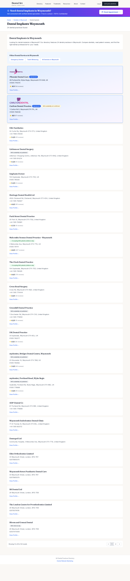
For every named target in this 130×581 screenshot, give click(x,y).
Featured (48, 4)
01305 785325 (14, 180)
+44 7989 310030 (16, 134)
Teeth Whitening (32, 59)
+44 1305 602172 (15, 427)
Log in (99, 4)
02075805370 (14, 460)
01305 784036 (15, 112)
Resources (66, 4)
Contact (82, 4)
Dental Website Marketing (65, 561)
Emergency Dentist (17, 59)
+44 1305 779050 (15, 317)
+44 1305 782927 (15, 201)
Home (9, 20)
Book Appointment (111, 12)
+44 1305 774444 (16, 292)
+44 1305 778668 (16, 409)
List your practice (110, 4)
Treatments (57, 4)
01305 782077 (14, 338)
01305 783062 (14, 363)
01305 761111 (14, 247)
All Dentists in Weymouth (50, 59)
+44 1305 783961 (15, 222)
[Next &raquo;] (119, 544)
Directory (40, 4)
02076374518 (14, 510)
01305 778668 (14, 387)
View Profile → (14, 90)
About (76, 4)
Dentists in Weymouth (20, 20)
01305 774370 (15, 83)
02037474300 (14, 532)
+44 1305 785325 (15, 271)
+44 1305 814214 (15, 158)
